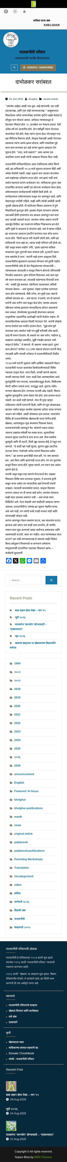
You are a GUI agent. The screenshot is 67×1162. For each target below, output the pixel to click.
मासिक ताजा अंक (42, 20)
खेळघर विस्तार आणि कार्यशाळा (23, 1010)
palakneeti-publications (29, 850)
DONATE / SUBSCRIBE (40, 67)
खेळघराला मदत (16, 1042)
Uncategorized (23, 876)
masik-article (50, 99)
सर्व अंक (13, 1016)
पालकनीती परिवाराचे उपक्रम (23, 1005)
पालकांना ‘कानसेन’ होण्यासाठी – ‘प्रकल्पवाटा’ (30, 1134)
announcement (24, 774)
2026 (17, 765)
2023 (17, 731)
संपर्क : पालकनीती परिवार (21, 1058)
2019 (17, 697)
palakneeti (21, 842)
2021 (17, 714)
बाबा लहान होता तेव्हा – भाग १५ (30, 610)
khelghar (20, 799)
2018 (17, 689)
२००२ (17, 672)
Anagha (32, 99)
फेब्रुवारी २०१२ (22, 927)
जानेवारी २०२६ (21, 901)
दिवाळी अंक (20, 910)
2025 (17, 748)
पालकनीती (19, 918)
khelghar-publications (28, 808)
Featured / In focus (26, 791)
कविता (17, 893)
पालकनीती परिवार (32, 52)
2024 (17, 740)
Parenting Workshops (28, 859)
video (17, 884)
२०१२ (17, 680)
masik (18, 816)
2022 (17, 723)
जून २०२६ (20, 636)
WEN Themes (43, 1157)
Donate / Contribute (21, 1053)
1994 (17, 663)
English (19, 782)
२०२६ (17, 757)
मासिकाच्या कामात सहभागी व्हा (23, 1047)
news (17, 825)
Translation (21, 867)
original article (23, 833)
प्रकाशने (13, 1022)
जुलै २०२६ (20, 617)
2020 (17, 706)
